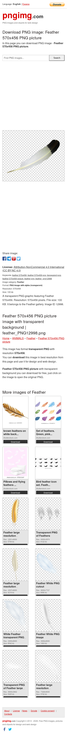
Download (15, 441)
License (16, 710)
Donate (34, 710)
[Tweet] (18, 259)
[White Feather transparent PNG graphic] (15, 615)
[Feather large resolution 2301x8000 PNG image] (15, 513)
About (6, 710)
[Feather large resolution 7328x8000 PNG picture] (48, 666)
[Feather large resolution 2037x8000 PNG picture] (15, 564)
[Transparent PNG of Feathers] (48, 514)
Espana (25, 4)
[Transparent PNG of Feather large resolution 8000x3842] (15, 666)
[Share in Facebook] (4, 259)
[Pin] (14, 259)
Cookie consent (47, 710)
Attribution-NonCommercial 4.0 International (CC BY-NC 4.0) (33, 268)
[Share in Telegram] (9, 259)
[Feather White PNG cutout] (48, 564)
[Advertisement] (33, 96)
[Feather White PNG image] (48, 615)
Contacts (8, 713)
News (24, 710)
